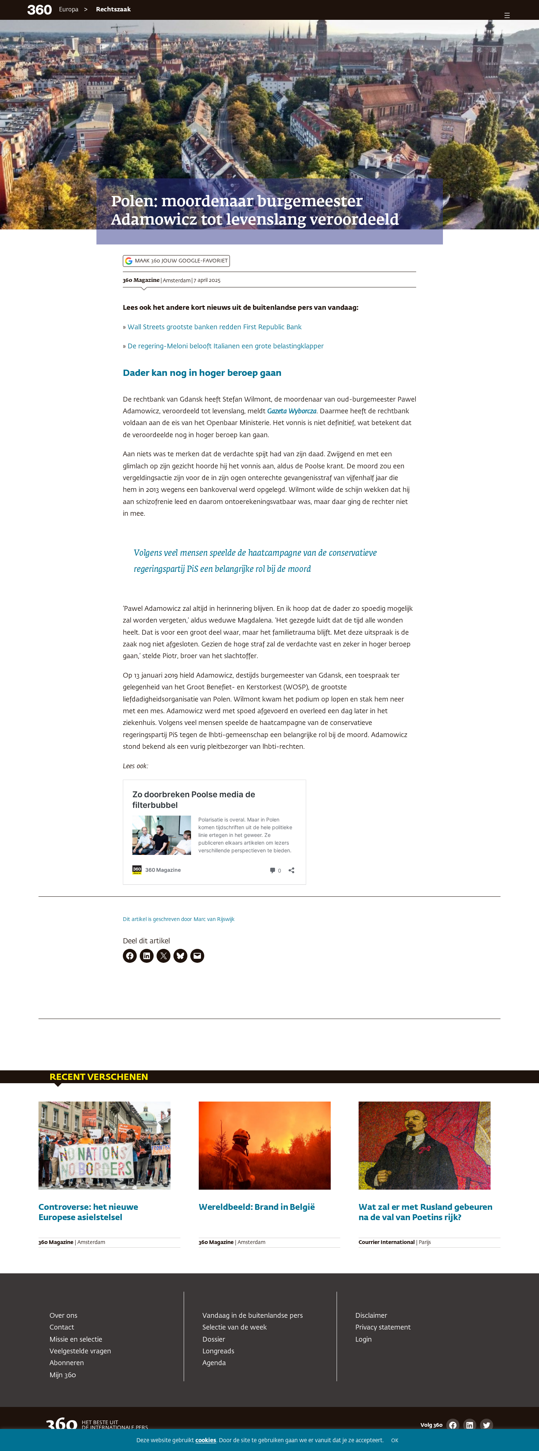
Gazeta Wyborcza (291, 411)
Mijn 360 (63, 1375)
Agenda (214, 1363)
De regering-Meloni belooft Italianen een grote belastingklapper (226, 346)
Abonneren (67, 1363)
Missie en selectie (76, 1339)
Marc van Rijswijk (214, 919)
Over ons (63, 1316)
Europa (68, 10)
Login (363, 1339)
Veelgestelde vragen (80, 1351)
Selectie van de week (234, 1327)
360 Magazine (141, 280)
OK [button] (394, 1441)
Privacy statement (383, 1327)
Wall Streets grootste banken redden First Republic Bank (215, 327)
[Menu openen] (507, 15)
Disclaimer (371, 1316)
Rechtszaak (113, 10)
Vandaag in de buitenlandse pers (252, 1316)
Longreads (218, 1351)
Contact (62, 1327)
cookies (205, 1440)
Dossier (213, 1339)
